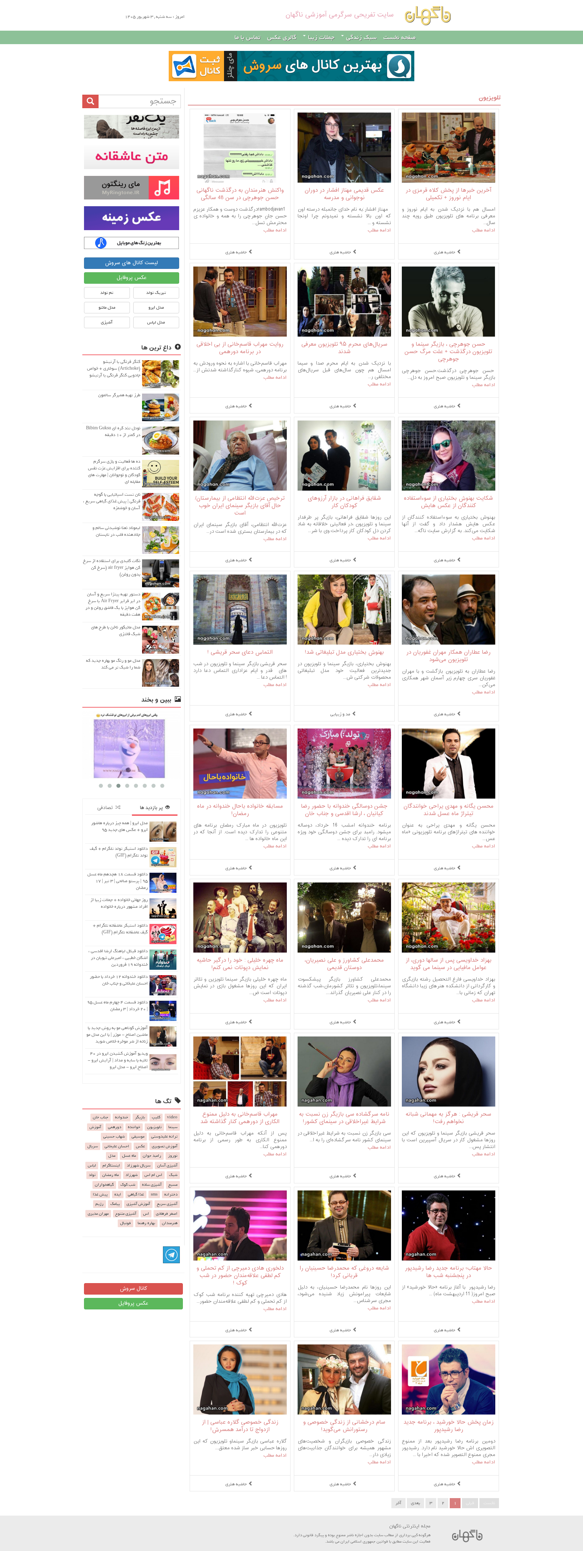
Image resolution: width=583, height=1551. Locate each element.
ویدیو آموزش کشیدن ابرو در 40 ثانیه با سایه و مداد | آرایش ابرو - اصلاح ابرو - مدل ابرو (118, 1060)
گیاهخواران (104, 1184)
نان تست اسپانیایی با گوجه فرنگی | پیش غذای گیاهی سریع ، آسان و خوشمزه (111, 501)
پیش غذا (100, 1194)
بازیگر (140, 1117)
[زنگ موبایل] (131, 187)
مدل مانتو (107, 307)
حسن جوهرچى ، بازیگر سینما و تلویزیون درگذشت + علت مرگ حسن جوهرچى (448, 352)
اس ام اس (153, 1175)
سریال (92, 1146)
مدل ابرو (156, 307)
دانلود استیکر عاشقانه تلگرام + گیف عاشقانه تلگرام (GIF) (120, 929)
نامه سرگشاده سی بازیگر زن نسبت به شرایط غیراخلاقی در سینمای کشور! (344, 1118)
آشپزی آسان (167, 1165)
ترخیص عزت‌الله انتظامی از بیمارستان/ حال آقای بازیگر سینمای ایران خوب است (240, 506)
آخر (398, 1503)
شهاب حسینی (114, 1136)
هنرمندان (169, 1223)
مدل (111, 1155)
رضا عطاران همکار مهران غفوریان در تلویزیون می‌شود (448, 656)
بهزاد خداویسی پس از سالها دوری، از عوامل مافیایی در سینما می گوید (449, 964)
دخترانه (170, 1194)
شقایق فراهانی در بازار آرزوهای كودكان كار (344, 502)
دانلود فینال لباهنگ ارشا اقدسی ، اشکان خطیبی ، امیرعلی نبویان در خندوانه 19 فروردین (118, 958)
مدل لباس (156, 322)
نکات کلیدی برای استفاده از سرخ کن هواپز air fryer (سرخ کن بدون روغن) (111, 567)
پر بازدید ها (152, 808)
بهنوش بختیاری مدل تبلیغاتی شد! (344, 652)
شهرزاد (132, 1175)
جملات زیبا (320, 37)
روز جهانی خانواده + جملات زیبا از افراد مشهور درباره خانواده (119, 903)
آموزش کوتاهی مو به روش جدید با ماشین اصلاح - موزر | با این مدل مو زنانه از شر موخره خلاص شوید (117, 1034)
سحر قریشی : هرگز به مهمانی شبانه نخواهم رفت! (448, 1118)
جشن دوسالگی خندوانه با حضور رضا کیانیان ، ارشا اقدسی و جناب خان (344, 810)
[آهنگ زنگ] (131, 243)
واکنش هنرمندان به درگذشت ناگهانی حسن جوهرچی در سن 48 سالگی (240, 194)
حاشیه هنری (444, 252)
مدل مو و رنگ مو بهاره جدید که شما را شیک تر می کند (113, 664)
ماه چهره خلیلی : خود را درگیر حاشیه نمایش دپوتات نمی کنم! (240, 964)
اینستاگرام (111, 1165)
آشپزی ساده (152, 1184)
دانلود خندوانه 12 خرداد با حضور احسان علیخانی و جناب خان (119, 980)
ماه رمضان (110, 1175)
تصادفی (106, 808)
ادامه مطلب (483, 230)
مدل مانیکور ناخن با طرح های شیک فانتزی (115, 631)
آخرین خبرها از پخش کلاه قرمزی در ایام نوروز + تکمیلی (448, 194)
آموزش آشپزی (138, 1204)
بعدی (415, 1503)
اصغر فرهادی (166, 1213)
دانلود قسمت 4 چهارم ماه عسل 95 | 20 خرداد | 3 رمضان (117, 1006)
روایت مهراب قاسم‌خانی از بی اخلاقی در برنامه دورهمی (239, 348)
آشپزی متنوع (125, 1213)
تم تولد (106, 292)
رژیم (99, 1204)
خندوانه (121, 1117)
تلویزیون (490, 98)
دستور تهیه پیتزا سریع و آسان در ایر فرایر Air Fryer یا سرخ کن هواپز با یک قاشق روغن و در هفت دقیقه (112, 604)
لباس (92, 1165)
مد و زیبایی (340, 714)
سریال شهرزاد (138, 1165)
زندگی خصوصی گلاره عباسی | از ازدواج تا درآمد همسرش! (240, 1426)
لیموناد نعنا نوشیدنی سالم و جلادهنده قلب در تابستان (116, 531)
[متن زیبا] (131, 157)
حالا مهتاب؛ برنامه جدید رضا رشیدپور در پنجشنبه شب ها (448, 1272)
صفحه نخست (399, 37)
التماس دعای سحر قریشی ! (240, 652)
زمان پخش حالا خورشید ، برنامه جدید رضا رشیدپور (449, 1426)
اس (146, 1213)
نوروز (172, 1155)
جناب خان (100, 1117)
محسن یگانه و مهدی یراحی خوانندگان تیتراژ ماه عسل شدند (449, 810)
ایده (117, 1194)
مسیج (172, 1184)
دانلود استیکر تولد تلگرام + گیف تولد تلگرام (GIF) (119, 852)
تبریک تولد (156, 292)
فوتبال (125, 1223)
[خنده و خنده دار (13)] (131, 745)
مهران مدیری (98, 1213)
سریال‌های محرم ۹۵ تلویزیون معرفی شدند (344, 348)
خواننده (134, 1127)
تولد (92, 1175)
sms (154, 1194)
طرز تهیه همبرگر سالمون (119, 395)
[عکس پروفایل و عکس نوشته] (131, 126)
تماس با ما (247, 37)
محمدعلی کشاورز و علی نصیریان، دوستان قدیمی (344, 964)
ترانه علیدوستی (164, 1136)
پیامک (115, 1204)
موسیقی (138, 1136)
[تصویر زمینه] (131, 218)
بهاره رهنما (146, 1223)
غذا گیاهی (136, 1194)
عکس (140, 1146)
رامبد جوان (152, 1155)
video (172, 1117)
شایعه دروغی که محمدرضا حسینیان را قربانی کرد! (344, 1272)
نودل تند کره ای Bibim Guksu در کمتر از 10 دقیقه (113, 431)
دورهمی (114, 1127)
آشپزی (107, 322)
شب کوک (127, 1184)
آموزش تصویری (164, 1146)
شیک (173, 1175)
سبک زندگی (360, 37)
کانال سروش (133, 1288)
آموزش (95, 1127)
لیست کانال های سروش (131, 263)
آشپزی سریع (167, 1204)
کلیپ (156, 1117)
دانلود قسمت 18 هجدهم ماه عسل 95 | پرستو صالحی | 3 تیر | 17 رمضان (117, 881)
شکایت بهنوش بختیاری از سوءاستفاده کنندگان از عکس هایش (448, 502)
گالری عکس (281, 37)
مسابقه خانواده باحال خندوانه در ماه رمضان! (240, 810)
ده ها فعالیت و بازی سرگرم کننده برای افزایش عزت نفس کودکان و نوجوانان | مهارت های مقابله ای (114, 471)
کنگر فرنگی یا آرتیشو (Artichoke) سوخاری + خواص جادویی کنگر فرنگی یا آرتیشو (113, 368)
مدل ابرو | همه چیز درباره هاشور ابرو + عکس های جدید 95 (119, 826)
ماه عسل (129, 1155)
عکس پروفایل (131, 278)
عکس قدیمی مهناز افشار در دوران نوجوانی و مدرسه (344, 194)
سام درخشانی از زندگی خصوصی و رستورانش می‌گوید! (344, 1426)
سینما (172, 1127)
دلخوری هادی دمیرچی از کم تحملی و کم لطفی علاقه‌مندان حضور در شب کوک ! (240, 1276)
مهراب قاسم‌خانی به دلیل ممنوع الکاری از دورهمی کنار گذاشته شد (239, 1118)
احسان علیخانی (117, 1146)
